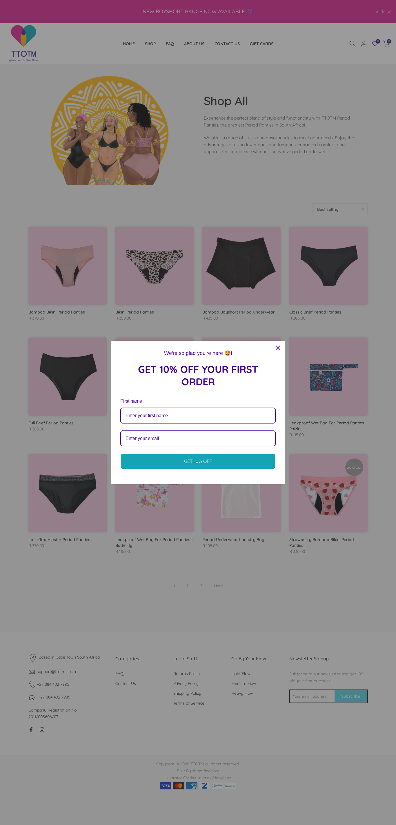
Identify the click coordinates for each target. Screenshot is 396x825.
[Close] (278, 348)
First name (131, 401)
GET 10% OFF (198, 461)
